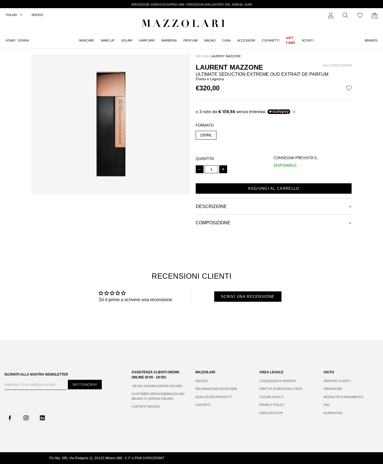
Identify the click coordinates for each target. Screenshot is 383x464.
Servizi (37, 15)
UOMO (10, 40)
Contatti (203, 404)
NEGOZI (201, 381)
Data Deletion (271, 413)
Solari (126, 40)
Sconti (307, 40)
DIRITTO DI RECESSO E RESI (280, 388)
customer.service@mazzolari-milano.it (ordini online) (157, 396)
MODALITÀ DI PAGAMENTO (343, 397)
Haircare (147, 40)
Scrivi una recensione (247, 296)
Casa (226, 40)
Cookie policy (271, 397)
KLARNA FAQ (333, 413)
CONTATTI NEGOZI (145, 406)
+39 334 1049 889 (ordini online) (156, 386)
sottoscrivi (85, 384)
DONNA (23, 40)
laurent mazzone (226, 56)
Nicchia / (203, 56)
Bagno (210, 40)
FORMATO (205, 125)
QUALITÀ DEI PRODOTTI (213, 397)
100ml (206, 135)
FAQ (327, 404)
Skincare (86, 40)
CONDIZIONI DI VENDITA (277, 381)
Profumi (190, 40)
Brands (371, 40)
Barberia (169, 40)
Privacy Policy (271, 404)
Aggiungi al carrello (273, 188)
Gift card (290, 40)
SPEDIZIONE (333, 388)
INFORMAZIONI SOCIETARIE (216, 388)
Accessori (246, 40)
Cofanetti (270, 40)
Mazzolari (184, 25)
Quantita (205, 159)
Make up (107, 40)
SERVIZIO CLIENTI (337, 381)
